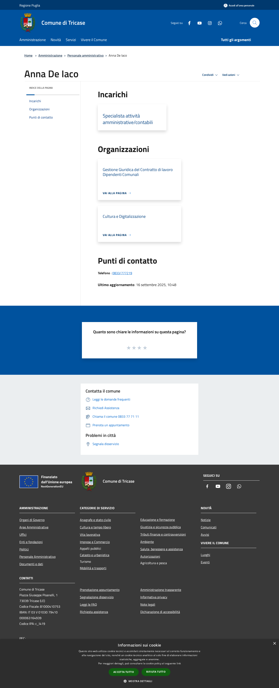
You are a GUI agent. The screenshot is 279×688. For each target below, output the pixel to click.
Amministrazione (50, 55)
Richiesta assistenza (94, 611)
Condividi (208, 75)
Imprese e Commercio (95, 541)
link (179, 663)
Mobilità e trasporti (93, 568)
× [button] (274, 643)
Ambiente (147, 541)
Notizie (206, 519)
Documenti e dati (31, 564)
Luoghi (205, 554)
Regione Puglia (29, 5)
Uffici (23, 534)
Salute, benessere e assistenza (161, 549)
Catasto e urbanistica (94, 555)
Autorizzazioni (150, 556)
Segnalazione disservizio (97, 597)
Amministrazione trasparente (160, 589)
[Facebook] (188, 22)
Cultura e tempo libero (95, 527)
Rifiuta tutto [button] (156, 671)
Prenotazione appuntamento (99, 589)
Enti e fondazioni (31, 541)
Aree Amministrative (33, 527)
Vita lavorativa (90, 534)
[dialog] (139, 663)
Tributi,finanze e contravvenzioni (163, 534)
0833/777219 (122, 273)
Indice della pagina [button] (41, 88)
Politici (24, 549)
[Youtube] (198, 22)
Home (28, 55)
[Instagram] (208, 22)
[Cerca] (255, 23)
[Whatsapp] (218, 22)
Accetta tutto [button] (123, 672)
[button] (139, 681)
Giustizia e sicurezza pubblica (160, 527)
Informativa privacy (153, 597)
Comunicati (209, 527)
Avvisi (205, 534)
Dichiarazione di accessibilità (160, 611)
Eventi (205, 562)
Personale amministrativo (85, 55)
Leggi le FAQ (88, 604)
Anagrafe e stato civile (95, 519)
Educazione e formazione (157, 519)
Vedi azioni (229, 75)
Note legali (147, 604)
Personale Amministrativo (37, 556)
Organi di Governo (32, 519)
